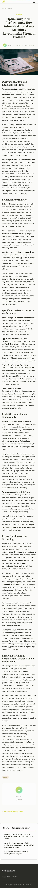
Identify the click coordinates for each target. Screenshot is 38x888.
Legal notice (6, 877)
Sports (10, 8)
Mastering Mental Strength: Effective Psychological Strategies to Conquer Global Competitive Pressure (19, 845)
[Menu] (34, 1)
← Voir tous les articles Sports (12, 811)
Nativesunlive (8, 870)
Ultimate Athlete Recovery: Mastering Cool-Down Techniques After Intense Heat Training (18, 836)
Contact (14, 877)
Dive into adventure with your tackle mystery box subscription (16, 853)
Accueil (4, 8)
